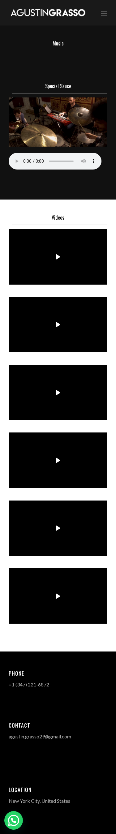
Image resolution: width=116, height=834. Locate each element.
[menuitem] (104, 12)
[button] (13, 820)
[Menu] (104, 12)
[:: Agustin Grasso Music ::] (48, 12)
